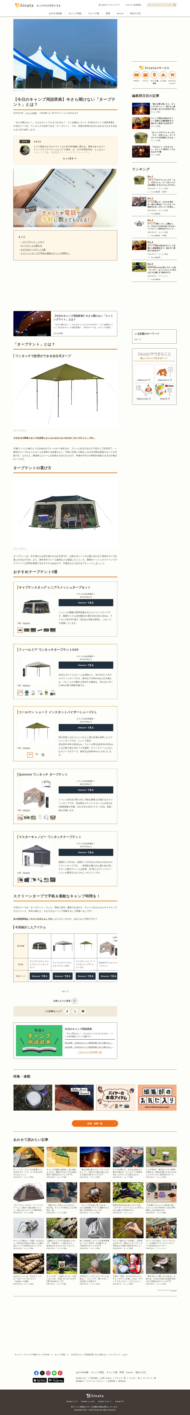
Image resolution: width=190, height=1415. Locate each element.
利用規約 (79, 1381)
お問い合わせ (106, 1378)
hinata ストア (72, 1401)
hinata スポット (105, 1401)
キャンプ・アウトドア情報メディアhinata (32, 1355)
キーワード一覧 (149, 1378)
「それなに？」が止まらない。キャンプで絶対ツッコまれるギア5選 (163, 149)
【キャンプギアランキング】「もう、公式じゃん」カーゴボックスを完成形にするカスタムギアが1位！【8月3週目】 (163, 135)
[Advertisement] (38, 286)
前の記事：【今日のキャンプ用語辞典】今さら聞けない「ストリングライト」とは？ (100, 1043)
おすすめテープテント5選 (33, 249)
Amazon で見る (86, 602)
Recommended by (164, 1290)
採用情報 (111, 1381)
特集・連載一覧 (95, 1123)
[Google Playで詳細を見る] (56, 1380)
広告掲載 (93, 1378)
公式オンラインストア (110, 5)
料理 (108, 13)
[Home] (37, 6)
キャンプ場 (93, 13)
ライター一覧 (134, 1378)
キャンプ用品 (75, 13)
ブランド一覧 (120, 1378)
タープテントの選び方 (31, 246)
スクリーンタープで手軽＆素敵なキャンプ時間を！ (45, 253)
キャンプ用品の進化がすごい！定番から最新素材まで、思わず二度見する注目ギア (163, 120)
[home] (95, 1395)
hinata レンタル (88, 1401)
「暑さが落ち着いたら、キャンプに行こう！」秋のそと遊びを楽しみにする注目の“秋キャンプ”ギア (163, 106)
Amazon (26, 623)
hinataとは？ (81, 1378)
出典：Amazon (19, 430)
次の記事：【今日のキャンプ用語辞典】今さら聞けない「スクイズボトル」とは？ (99, 1047)
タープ (66, 991)
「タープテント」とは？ (32, 242)
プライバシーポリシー (95, 1381)
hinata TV (119, 1401)
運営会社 (122, 1381)
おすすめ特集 (55, 13)
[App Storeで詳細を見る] (40, 1380)
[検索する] (174, 5)
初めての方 (135, 13)
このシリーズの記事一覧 (90, 1052)
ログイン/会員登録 (133, 5)
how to (120, 13)
